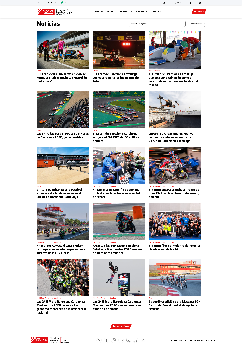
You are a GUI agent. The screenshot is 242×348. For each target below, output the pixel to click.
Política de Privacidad (196, 340)
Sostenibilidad (53, 3)
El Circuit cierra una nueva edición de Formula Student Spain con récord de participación (62, 78)
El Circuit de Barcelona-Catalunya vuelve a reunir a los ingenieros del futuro (116, 78)
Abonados (112, 11)
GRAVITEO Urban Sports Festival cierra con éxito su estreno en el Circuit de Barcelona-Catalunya (171, 137)
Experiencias (156, 11)
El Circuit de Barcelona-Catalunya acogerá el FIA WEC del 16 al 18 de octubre (116, 137)
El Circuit (171, 11)
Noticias (41, 3)
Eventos (99, 11)
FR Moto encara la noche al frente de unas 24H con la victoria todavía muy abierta (174, 193)
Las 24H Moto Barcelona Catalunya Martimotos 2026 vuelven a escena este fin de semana (117, 305)
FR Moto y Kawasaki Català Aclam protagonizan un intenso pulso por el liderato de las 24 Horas (61, 249)
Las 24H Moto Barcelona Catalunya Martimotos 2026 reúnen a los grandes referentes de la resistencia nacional (61, 307)
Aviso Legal (210, 340)
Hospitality (126, 11)
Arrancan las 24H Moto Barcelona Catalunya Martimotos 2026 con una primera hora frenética (117, 249)
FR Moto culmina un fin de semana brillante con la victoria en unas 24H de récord (117, 193)
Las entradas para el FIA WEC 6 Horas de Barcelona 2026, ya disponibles (63, 135)
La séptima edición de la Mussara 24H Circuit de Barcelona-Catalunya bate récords (175, 305)
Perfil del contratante (178, 340)
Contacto (68, 3)
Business (140, 11)
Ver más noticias (121, 326)
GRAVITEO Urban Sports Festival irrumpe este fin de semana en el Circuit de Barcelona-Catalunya (59, 193)
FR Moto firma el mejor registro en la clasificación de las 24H (174, 247)
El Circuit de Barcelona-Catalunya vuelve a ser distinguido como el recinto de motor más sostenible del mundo (173, 79)
